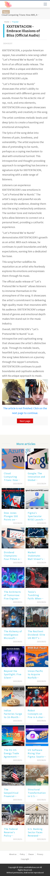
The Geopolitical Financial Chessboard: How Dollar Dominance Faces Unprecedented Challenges (13, 793)
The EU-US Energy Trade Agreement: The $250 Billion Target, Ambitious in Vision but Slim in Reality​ (13, 753)
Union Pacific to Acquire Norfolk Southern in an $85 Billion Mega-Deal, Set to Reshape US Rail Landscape (36, 674)
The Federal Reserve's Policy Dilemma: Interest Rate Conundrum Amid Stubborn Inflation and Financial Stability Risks (13, 832)
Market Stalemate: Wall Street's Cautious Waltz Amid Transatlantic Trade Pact (36, 556)
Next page (25, 421)
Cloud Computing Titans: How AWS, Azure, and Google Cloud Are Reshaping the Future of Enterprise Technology (21, 14)
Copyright (25, 859)
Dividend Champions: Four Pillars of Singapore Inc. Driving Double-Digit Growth (12, 556)
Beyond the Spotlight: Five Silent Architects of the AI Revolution (12, 674)
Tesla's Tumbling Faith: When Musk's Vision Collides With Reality (35, 595)
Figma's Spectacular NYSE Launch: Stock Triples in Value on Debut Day (35, 516)
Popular (15, 21)
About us (13, 854)
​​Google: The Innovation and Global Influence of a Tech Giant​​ (36, 477)
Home (6, 21)
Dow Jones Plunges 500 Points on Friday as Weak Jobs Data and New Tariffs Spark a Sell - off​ (12, 516)
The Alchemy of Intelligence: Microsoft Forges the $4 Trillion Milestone (13, 635)
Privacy (40, 854)
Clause (31, 854)
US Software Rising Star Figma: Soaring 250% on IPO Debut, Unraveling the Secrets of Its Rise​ (36, 753)
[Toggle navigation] (45, 4)
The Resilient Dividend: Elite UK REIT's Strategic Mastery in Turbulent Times (36, 635)
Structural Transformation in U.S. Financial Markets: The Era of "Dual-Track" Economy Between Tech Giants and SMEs (37, 793)
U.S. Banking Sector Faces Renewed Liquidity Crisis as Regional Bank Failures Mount (37, 832)
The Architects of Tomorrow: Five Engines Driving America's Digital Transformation (13, 595)
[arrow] (15, 4)
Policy (22, 854)
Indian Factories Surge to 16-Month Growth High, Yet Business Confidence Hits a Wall (13, 714)
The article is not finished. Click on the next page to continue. (25, 410)
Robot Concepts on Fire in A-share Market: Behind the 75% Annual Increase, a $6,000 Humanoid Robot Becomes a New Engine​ (37, 714)
